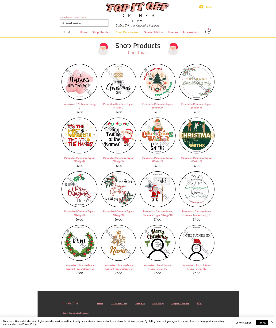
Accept (262, 322)
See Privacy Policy (27, 324)
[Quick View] (79, 82)
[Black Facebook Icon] (64, 32)
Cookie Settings (243, 322)
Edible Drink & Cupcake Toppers (137, 25)
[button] (208, 31)
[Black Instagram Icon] (69, 32)
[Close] (272, 322)
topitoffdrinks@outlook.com (76, 313)
